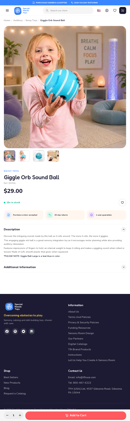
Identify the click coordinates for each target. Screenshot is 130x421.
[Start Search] (47, 10)
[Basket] (122, 10)
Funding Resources (79, 328)
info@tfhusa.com (86, 377)
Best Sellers (11, 377)
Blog (6, 388)
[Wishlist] (114, 10)
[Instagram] (15, 331)
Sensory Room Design (81, 333)
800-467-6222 (82, 383)
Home (7, 20)
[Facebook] (7, 331)
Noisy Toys (31, 20)
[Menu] (7, 10)
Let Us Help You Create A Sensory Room (91, 360)
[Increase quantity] (19, 415)
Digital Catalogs (77, 344)
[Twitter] (23, 331)
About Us (73, 311)
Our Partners (75, 338)
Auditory (18, 20)
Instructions (75, 355)
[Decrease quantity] (7, 415)
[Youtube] (32, 331)
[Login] (106, 10)
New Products (12, 383)
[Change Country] (98, 10)
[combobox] (70, 10)
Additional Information (20, 267)
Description (12, 229)
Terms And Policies (79, 317)
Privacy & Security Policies (83, 322)
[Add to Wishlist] (122, 202)
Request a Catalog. (15, 393)
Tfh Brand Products (79, 349)
